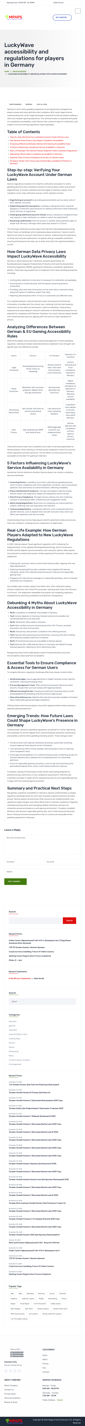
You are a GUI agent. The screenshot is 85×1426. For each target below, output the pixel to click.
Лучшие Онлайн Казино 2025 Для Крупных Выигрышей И (34, 1235)
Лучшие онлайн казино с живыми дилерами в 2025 (32, 1116)
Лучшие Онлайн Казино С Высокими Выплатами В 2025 (33, 1132)
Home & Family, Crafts (18, 1034)
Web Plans (29, 1309)
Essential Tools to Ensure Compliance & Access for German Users (37, 157)
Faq (44, 1368)
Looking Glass (14, 1039)
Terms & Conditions (12, 1398)
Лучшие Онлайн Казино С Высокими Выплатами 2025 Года (35, 1124)
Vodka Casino (56, 1304)
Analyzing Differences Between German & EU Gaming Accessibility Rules (40, 144)
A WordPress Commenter (20, 978)
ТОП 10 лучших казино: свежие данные (27, 947)
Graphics (14, 1299)
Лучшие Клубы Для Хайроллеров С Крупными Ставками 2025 (36, 1108)
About (45, 1359)
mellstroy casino (28, 1299)
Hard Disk (13, 1030)
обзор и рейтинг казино (51, 1314)
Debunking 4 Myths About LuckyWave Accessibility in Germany (36, 154)
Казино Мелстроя (60, 1309)
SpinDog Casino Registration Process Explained (30, 956)
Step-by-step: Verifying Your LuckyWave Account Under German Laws (39, 137)
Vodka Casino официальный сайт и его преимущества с (34, 1251)
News (11, 1056)
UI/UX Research (40, 1304)
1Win (12, 1294)
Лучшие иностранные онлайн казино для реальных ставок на (37, 1203)
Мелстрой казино (18, 1314)
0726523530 (16, 1356)
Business (41, 1294)
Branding (30, 1294)
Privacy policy (10, 1394)
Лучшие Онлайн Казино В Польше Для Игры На (29, 1093)
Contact (45, 1372)
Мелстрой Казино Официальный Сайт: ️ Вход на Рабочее (34, 1243)
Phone (64, 1299)
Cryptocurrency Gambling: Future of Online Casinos (31, 952)
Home (44, 1355)
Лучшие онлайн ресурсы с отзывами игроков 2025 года (34, 1219)
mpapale (29, 104)
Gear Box (12, 1021)
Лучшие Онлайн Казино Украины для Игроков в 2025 (32, 1164)
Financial (62, 1294)
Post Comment (14, 882)
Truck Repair (24, 1304)
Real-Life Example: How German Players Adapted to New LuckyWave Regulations (43, 151)
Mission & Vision (10, 1402)
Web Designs (15, 1309)
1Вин (20, 1294)
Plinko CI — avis (15, 960)
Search (12, 912)
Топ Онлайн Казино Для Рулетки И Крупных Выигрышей (34, 1085)
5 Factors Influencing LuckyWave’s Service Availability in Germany (37, 147)
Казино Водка (43, 1309)
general (12, 1026)
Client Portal (58, 3)
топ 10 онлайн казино (19, 1319)
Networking (13, 1051)
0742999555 (16, 1354)
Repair (13, 1304)
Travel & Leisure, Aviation (19, 1060)
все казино (33, 1314)
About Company (11, 1385)
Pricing (45, 1364)
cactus (52, 1294)
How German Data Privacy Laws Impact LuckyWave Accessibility (36, 140)
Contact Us (9, 1390)
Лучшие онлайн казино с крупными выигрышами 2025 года (36, 1100)
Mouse (11, 1047)
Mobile (41, 1299)
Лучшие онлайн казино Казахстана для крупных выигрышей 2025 (39, 1179)
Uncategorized (15, 104)
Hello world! (39, 978)
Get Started (61, 17)
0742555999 (16, 1352)
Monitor (12, 1043)
